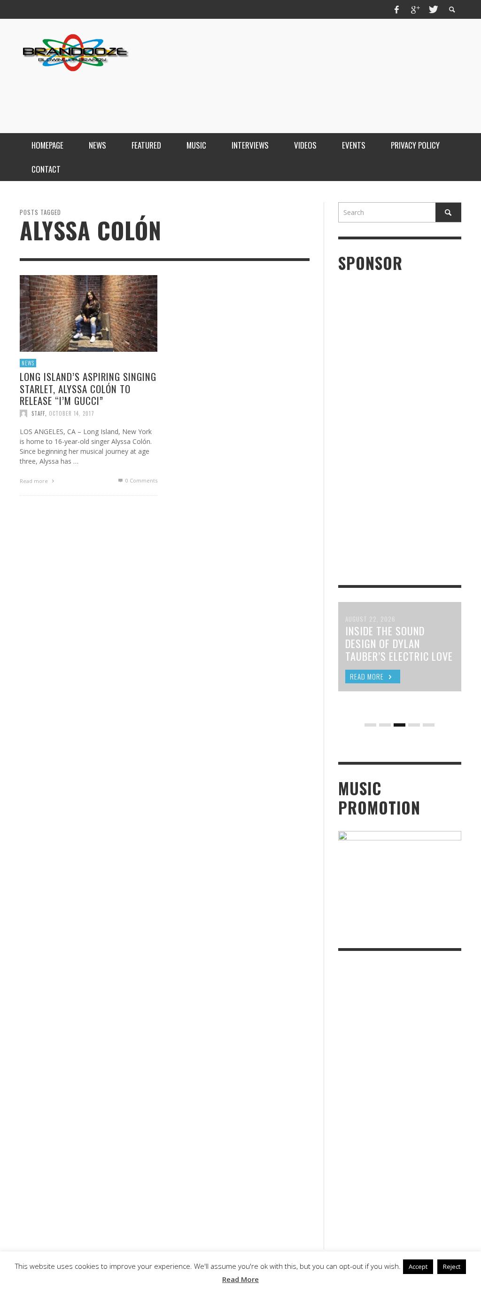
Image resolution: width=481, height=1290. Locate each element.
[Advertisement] (290, 95)
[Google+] (415, 9)
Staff (38, 413)
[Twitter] (433, 9)
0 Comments (140, 480)
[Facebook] (397, 9)
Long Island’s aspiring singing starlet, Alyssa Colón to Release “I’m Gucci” (88, 388)
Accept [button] (418, 1266)
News (28, 363)
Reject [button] (451, 1266)
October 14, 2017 (71, 413)
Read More (240, 1279)
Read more (34, 480)
